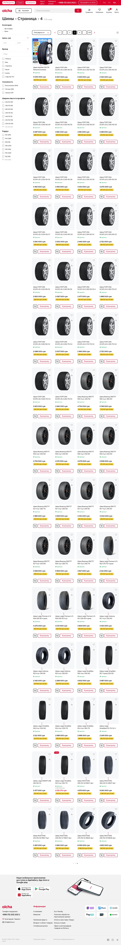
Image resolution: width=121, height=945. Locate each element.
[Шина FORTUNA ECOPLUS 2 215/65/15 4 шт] (42, 283)
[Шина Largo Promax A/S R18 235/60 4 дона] (42, 600)
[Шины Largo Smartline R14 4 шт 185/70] (86, 710)
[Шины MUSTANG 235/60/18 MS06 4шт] (42, 874)
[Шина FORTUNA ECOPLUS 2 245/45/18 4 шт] (64, 174)
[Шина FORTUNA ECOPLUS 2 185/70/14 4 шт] (64, 338)
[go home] (7, 10)
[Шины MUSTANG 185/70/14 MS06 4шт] (109, 929)
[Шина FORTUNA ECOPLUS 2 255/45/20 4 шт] (109, 64)
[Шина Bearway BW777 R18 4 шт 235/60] (86, 448)
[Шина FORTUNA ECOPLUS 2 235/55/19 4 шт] (42, 174)
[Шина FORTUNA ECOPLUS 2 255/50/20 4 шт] (86, 64)
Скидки (20, 3)
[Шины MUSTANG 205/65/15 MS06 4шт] (109, 874)
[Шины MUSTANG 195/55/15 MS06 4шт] (86, 929)
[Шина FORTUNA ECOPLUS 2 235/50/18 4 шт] (109, 174)
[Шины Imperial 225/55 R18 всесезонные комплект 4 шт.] (42, 51)
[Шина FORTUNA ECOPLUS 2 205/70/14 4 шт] (42, 393)
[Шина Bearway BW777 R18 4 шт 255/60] (42, 448)
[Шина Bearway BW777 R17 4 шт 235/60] (109, 503)
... (64, 32)
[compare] (49, 46)
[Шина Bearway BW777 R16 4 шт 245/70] (86, 558)
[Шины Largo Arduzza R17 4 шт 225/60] (109, 600)
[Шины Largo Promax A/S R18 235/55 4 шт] (64, 600)
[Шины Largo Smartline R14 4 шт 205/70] (64, 710)
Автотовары (9, 28)
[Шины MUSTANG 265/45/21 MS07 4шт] (109, 765)
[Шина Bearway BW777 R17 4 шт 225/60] (42, 558)
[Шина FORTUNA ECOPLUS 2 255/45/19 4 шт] (64, 119)
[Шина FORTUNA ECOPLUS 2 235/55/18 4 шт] (86, 174)
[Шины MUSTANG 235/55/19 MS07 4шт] (86, 765)
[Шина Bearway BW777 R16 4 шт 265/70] (64, 558)
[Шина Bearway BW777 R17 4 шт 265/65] (64, 503)
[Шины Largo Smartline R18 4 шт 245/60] (86, 655)
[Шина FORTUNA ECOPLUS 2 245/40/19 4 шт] (109, 119)
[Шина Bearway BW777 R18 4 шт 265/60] (109, 393)
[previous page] (55, 33)
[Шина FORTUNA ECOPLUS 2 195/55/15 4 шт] (86, 283)
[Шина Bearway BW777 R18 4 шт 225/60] (109, 448)
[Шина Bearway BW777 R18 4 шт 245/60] (64, 448)
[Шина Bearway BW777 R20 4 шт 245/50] (86, 393)
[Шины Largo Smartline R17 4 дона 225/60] (109, 655)
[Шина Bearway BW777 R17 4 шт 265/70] (42, 503)
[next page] (94, 33)
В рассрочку (44, 87)
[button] (53, 2)
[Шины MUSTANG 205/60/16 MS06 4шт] (86, 874)
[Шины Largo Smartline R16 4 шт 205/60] (42, 710)
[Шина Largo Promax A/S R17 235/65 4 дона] (86, 600)
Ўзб (104, 3)
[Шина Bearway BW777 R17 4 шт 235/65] (86, 503)
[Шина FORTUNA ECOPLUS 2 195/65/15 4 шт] (86, 229)
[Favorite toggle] (49, 41)
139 (89, 32)
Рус (114, 3)
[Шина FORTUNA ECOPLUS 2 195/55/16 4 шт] (64, 283)
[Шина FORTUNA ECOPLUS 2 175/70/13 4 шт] (86, 338)
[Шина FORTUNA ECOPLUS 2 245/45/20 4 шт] (42, 119)
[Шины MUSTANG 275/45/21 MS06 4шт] (86, 820)
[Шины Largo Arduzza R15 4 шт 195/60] (64, 655)
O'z (109, 3)
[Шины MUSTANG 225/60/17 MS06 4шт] (64, 874)
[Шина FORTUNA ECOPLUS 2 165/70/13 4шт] (64, 393)
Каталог (25, 11)
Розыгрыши (31, 3)
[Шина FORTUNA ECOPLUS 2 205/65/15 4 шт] (109, 229)
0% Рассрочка (8, 3)
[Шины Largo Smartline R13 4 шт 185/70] (64, 765)
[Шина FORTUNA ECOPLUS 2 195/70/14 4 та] (109, 338)
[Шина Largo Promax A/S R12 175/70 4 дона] (109, 545)
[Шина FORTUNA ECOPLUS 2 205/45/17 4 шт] (42, 229)
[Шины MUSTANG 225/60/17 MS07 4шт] (64, 820)
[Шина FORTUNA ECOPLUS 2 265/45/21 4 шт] (64, 64)
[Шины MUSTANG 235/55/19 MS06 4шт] (109, 820)
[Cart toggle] (35, 87)
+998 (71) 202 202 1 (67, 3)
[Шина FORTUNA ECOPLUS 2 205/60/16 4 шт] (64, 229)
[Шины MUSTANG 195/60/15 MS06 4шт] (64, 929)
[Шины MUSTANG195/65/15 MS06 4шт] (42, 929)
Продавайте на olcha (88, 3)
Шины (6, 31)
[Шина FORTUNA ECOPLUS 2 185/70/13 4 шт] (109, 283)
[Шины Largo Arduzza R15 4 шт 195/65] (42, 655)
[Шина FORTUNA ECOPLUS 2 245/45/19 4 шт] (86, 119)
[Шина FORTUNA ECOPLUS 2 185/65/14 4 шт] (42, 338)
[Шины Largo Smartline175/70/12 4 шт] (109, 710)
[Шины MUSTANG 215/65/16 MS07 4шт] (42, 820)
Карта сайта (42, 3)
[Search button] (78, 11)
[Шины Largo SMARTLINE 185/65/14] (42, 765)
